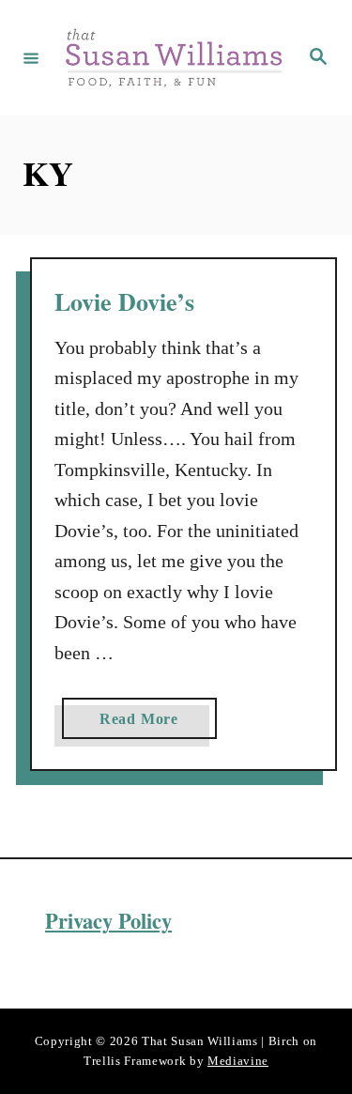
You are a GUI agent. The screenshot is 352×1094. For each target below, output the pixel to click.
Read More (144, 724)
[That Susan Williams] (173, 58)
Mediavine (237, 1061)
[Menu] (31, 57)
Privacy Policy (108, 920)
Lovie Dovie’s (124, 301)
